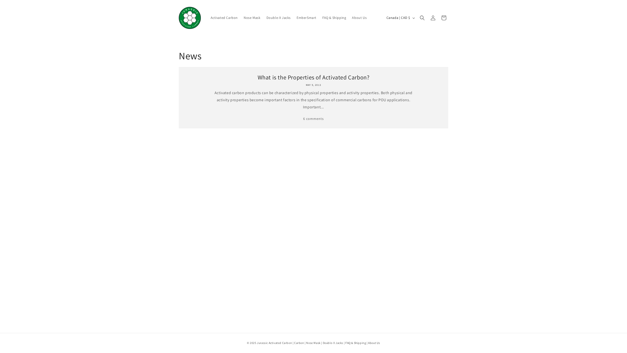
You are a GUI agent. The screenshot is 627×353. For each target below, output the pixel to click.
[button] (422, 18)
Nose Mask (313, 343)
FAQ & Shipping (355, 343)
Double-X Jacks (333, 343)
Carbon (299, 343)
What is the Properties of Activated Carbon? (314, 77)
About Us (374, 343)
